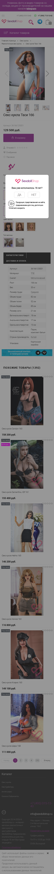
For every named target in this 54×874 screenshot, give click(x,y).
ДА (19, 194)
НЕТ (33, 194)
